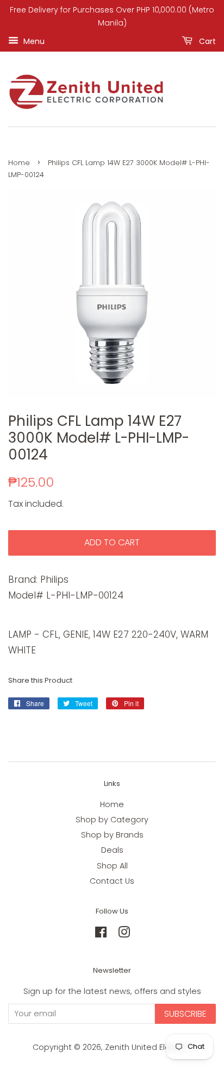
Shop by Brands (112, 834)
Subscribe (185, 1014)
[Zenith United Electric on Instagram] (124, 934)
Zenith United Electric (147, 1047)
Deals (112, 850)
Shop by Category (112, 819)
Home (19, 162)
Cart (206, 40)
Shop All (112, 865)
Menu (33, 40)
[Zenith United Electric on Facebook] (101, 934)
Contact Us (112, 881)
